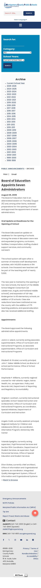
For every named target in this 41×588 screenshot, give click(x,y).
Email (14, 174)
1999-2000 (11, 158)
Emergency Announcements (14, 499)
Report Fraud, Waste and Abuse (16, 516)
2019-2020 (11, 103)
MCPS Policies (8, 503)
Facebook (3, 540)
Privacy (26, 548)
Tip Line (6, 512)
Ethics (35, 559)
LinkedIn (27, 540)
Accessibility (32, 556)
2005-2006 (12, 141)
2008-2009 (12, 133)
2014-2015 (11, 116)
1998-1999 (11, 160)
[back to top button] (35, 513)
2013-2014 (11, 119)
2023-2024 (11, 92)
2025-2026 (11, 86)
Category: (9, 49)
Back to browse (10, 480)
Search (29, 13)
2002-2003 (11, 149)
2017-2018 (11, 108)
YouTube (21, 540)
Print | (6, 174)
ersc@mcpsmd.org (27, 534)
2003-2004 (12, 147)
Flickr (33, 540)
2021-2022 (11, 97)
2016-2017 (11, 111)
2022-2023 (11, 94)
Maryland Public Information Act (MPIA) (19, 507)
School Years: (11, 57)
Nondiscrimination (29, 554)
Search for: (9, 40)
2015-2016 (11, 114)
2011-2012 (11, 125)
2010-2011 (11, 127)
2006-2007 (12, 138)
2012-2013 (11, 122)
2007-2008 (12, 136)
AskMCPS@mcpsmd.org (13, 529)
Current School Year (16, 83)
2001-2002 (11, 152)
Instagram (15, 540)
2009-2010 (11, 130)
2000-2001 (11, 155)
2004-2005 (12, 144)
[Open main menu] (20, 25)
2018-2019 (11, 105)
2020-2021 (11, 100)
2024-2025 (12, 89)
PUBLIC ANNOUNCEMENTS (12, 169)
